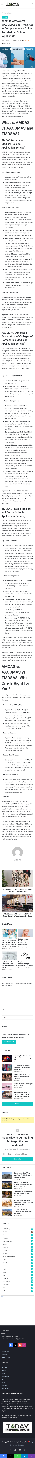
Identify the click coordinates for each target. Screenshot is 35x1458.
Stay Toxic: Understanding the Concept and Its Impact (25, 963)
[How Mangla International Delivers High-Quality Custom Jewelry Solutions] (7, 1203)
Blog (4, 1235)
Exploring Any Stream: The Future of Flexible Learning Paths (22, 1058)
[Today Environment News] (12, 4)
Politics (5, 1269)
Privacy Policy (5, 1357)
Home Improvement (9, 1256)
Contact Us (5, 1351)
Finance (5, 1278)
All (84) (17, 1104)
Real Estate (6, 1281)
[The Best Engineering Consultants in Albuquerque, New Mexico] (7, 1212)
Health (10, 13)
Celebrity (5, 1250)
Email (4, 1018)
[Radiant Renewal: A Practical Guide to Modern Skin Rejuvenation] (25, 933)
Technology (6, 1228)
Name (4, 1009)
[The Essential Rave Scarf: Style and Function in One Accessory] (7, 1067)
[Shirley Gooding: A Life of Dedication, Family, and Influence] (7, 1077)
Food (4, 1272)
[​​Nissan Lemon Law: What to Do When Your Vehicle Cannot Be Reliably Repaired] (7, 1175)
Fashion (5, 1247)
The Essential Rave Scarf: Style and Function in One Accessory (22, 1067)
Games (5, 1253)
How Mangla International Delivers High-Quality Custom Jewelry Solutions (23, 1202)
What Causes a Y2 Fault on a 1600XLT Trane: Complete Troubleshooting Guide (22, 1094)
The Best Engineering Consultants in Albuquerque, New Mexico (23, 1211)
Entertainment (7, 1241)
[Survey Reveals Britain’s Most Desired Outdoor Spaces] (7, 1194)
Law (4, 1275)
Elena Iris (7, 40)
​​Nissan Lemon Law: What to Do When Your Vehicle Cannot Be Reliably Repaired (23, 1175)
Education (6, 1284)
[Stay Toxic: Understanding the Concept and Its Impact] (25, 956)
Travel (5, 1263)
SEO (4, 1266)
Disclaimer (4, 1354)
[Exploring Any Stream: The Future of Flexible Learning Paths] (7, 1058)
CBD (4, 1287)
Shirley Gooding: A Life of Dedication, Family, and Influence (22, 1076)
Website (4, 1026)
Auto (4, 1260)
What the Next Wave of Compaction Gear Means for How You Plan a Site (23, 1184)
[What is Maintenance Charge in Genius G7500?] (7, 1086)
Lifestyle (5, 1238)
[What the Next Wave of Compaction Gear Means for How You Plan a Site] (7, 1185)
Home (5, 13)
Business (5, 1232)
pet (4, 1291)
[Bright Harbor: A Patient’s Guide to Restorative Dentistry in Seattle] (9, 956)
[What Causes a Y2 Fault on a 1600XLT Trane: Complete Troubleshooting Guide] (7, 1095)
